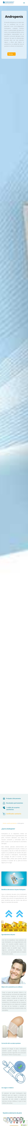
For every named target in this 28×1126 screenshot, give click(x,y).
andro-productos (12, 823)
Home (4, 823)
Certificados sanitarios (13, 814)
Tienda (10, 54)
